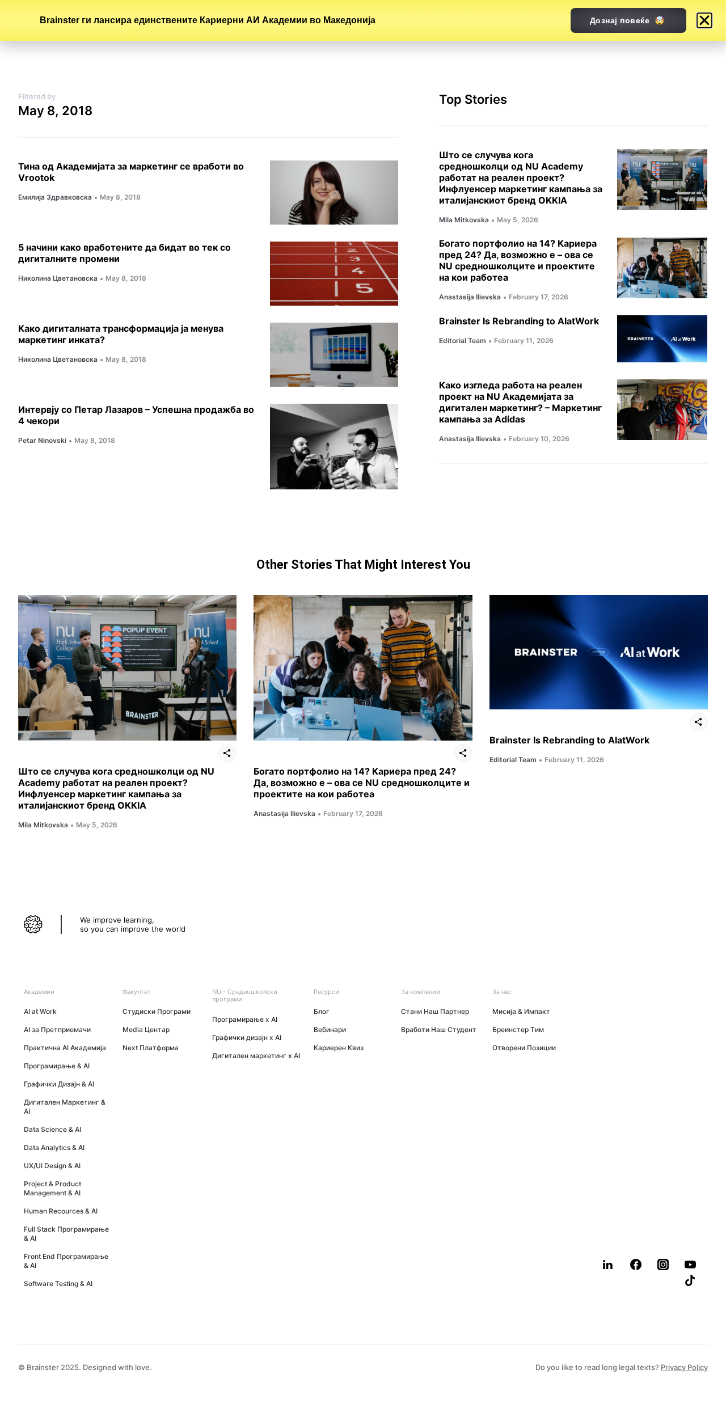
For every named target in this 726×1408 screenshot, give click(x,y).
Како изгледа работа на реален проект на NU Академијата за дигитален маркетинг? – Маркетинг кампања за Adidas (520, 402)
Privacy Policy (684, 1367)
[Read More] (334, 192)
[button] (609, 1264)
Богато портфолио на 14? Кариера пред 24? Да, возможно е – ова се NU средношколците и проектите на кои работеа (518, 260)
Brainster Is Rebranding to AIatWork (519, 321)
